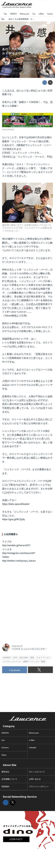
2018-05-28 (17, 60)
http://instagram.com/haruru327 (18, 553)
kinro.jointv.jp (8, 129)
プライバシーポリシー (39, 787)
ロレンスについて (37, 772)
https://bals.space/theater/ (16, 504)
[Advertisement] (23, 584)
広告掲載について (9, 779)
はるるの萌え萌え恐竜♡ (33, 63)
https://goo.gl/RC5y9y (13, 519)
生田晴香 (16, 63)
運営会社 (5, 772)
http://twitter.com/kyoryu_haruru (19, 560)
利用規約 (5, 787)
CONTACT (16, 839)
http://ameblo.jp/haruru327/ (16, 545)
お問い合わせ (35, 779)
